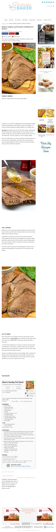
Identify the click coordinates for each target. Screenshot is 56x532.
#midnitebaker (27, 466)
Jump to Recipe (7, 36)
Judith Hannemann (28, 401)
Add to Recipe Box (30, 393)
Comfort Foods (8, 471)
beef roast (6, 472)
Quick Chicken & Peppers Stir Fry (42, 135)
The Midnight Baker (20, 5)
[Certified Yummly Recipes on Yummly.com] (28, 512)
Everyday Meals (13, 471)
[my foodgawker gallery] (28, 509)
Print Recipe (16, 36)
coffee (9, 472)
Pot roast (4, 130)
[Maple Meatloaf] (50, 129)
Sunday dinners (12, 472)
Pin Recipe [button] (30, 395)
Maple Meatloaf (50, 134)
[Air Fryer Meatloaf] (42, 113)
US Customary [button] (5, 427)
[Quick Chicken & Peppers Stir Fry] (42, 129)
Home (3, 23)
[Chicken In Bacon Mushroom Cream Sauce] (50, 113)
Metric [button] (11, 427)
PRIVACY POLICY (36, 530)
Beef (7, 23)
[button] (34, 44)
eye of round (14, 338)
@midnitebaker (17, 466)
